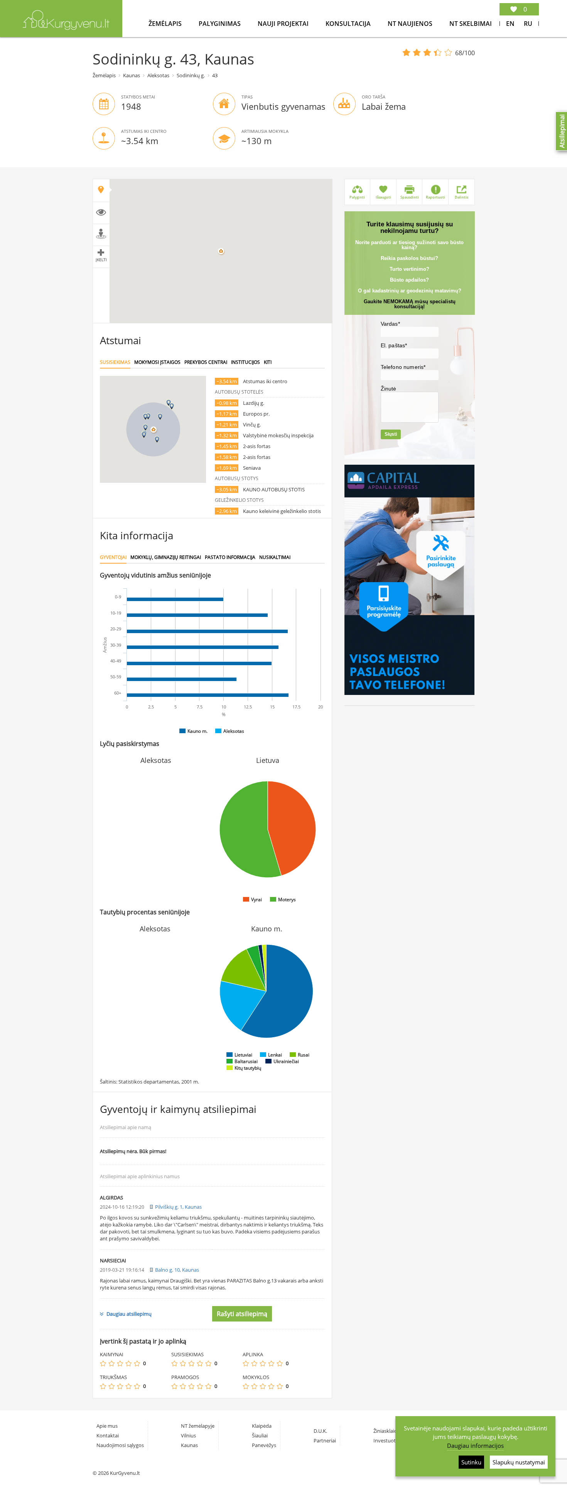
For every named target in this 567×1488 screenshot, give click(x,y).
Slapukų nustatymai (519, 1462)
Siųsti (391, 434)
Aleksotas (158, 75)
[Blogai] (111, 1363)
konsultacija (349, 23)
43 (215, 75)
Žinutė (389, 389)
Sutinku (471, 1462)
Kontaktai (107, 1435)
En (510, 23)
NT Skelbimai (470, 23)
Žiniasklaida (386, 1430)
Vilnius (188, 1435)
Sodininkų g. (191, 75)
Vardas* (390, 324)
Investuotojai (388, 1440)
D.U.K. (320, 1430)
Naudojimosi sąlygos (120, 1445)
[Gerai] (128, 1363)
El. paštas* (394, 345)
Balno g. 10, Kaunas (177, 1269)
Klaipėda (262, 1425)
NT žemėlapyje (197, 1425)
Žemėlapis (165, 23)
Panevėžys (264, 1445)
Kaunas (131, 75)
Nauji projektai (284, 23)
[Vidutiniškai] (120, 1363)
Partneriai (325, 1440)
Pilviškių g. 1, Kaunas (178, 1206)
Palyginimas (220, 23)
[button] (145, 427)
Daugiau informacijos (475, 1445)
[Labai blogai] (103, 1363)
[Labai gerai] (137, 1363)
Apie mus (107, 1425)
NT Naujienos (411, 23)
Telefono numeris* (403, 367)
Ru (528, 23)
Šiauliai (260, 1435)
